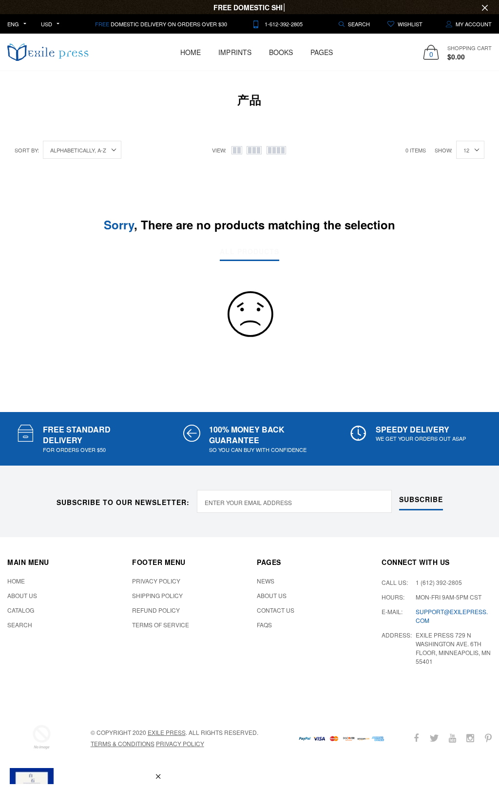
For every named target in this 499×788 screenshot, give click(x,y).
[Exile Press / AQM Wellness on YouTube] (452, 738)
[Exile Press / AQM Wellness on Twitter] (434, 738)
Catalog (20, 610)
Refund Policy (156, 610)
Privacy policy (180, 743)
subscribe (421, 499)
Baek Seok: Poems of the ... (99, 739)
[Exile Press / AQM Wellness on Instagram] (470, 738)
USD (46, 24)
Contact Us (275, 610)
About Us (22, 595)
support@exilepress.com (452, 615)
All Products (249, 252)
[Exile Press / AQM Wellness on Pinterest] (488, 738)
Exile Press (167, 732)
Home (190, 52)
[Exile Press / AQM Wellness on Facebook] (416, 738)
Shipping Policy (157, 595)
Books (281, 52)
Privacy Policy (156, 581)
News (265, 581)
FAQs (264, 624)
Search (19, 624)
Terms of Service (160, 624)
